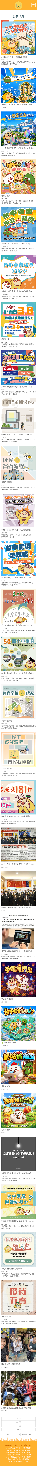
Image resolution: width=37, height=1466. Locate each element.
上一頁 (18, 1422)
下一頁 (18, 1426)
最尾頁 (18, 1429)
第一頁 (18, 1418)
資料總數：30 (26, 1434)
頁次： (8, 1434)
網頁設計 (12, 1461)
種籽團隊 (18, 5)
